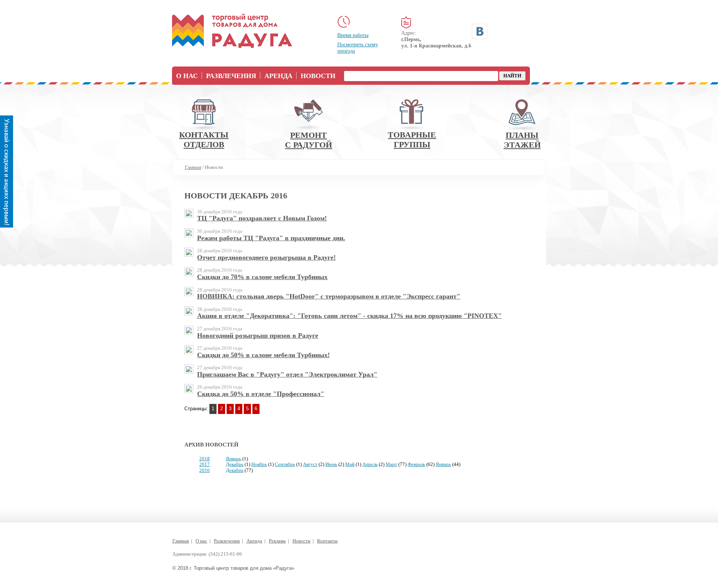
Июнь (331, 464)
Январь (233, 458)
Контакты (327, 541)
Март (391, 464)
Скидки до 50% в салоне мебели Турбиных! (263, 355)
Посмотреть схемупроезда (357, 48)
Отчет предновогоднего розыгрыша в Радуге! (266, 257)
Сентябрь (285, 464)
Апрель (370, 464)
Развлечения (231, 76)
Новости (318, 76)
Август (310, 464)
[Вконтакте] (479, 31)
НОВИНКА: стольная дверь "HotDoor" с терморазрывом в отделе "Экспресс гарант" (328, 296)
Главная (180, 541)
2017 (204, 464)
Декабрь (234, 464)
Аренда (278, 76)
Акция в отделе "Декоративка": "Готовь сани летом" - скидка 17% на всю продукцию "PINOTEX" (349, 315)
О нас (187, 76)
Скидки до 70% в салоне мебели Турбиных (262, 277)
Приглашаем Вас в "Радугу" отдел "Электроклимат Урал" (287, 374)
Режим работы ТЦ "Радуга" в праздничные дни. (271, 238)
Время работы (352, 35)
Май (350, 464)
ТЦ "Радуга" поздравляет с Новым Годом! (262, 218)
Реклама (277, 541)
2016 (204, 470)
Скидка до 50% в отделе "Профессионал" (260, 394)
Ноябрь (259, 464)
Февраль (416, 464)
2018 (204, 458)
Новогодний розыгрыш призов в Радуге (257, 335)
